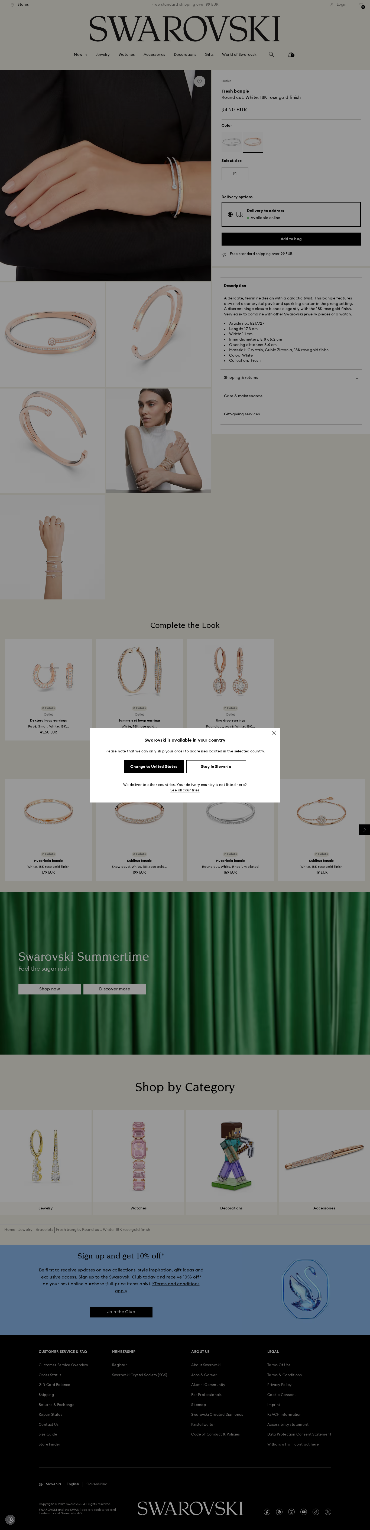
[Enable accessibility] (10, 1520)
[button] (274, 733)
